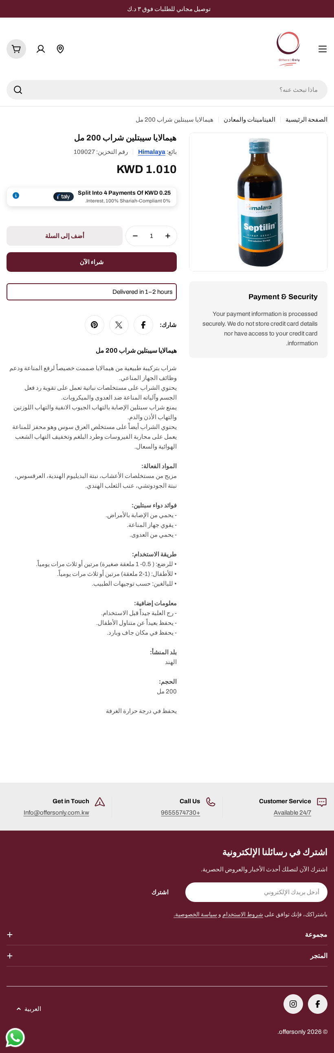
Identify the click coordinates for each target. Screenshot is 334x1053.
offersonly (292, 1032)
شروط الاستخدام (242, 914)
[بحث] (18, 90)
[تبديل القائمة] (322, 49)
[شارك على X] (119, 325)
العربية (32, 1009)
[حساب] (41, 49)
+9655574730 (180, 812)
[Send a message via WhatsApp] (15, 1037)
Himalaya (151, 152)
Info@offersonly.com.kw (56, 812)
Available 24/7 (292, 812)
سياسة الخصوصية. (195, 914)
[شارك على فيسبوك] (143, 325)
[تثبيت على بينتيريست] (94, 325)
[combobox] (167, 90)
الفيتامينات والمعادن (249, 119)
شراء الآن (92, 262)
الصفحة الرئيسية (306, 119)
